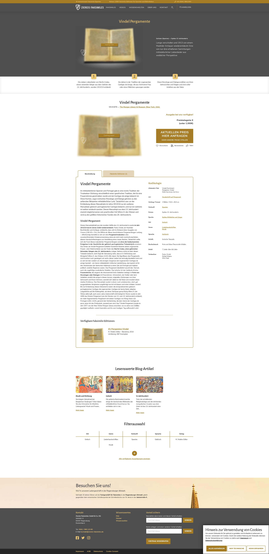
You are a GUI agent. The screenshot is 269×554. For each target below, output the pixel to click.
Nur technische (236, 548)
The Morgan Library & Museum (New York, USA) (140, 107)
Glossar (119, 518)
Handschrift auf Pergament (171, 197)
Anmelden (186, 7)
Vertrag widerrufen (158, 541)
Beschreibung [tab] (90, 174)
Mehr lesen (80, 410)
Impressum (80, 551)
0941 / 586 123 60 (86, 529)
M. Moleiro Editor (181, 439)
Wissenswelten (136, 7)
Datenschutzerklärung (213, 540)
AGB (88, 551)
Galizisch (165, 234)
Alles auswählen (217, 548)
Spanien (165, 207)
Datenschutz (98, 551)
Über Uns (152, 7)
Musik (164, 229)
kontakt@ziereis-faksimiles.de (92, 532)
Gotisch (164, 222)
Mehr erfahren (256, 548)
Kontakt (164, 7)
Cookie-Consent (112, 551)
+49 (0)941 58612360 (183, 2)
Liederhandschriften (169, 227)
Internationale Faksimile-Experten (89, 2)
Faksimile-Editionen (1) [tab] (118, 174)
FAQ (117, 516)
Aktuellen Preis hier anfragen (175, 135)
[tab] (92, 335)
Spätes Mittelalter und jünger (172, 217)
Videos (122, 7)
